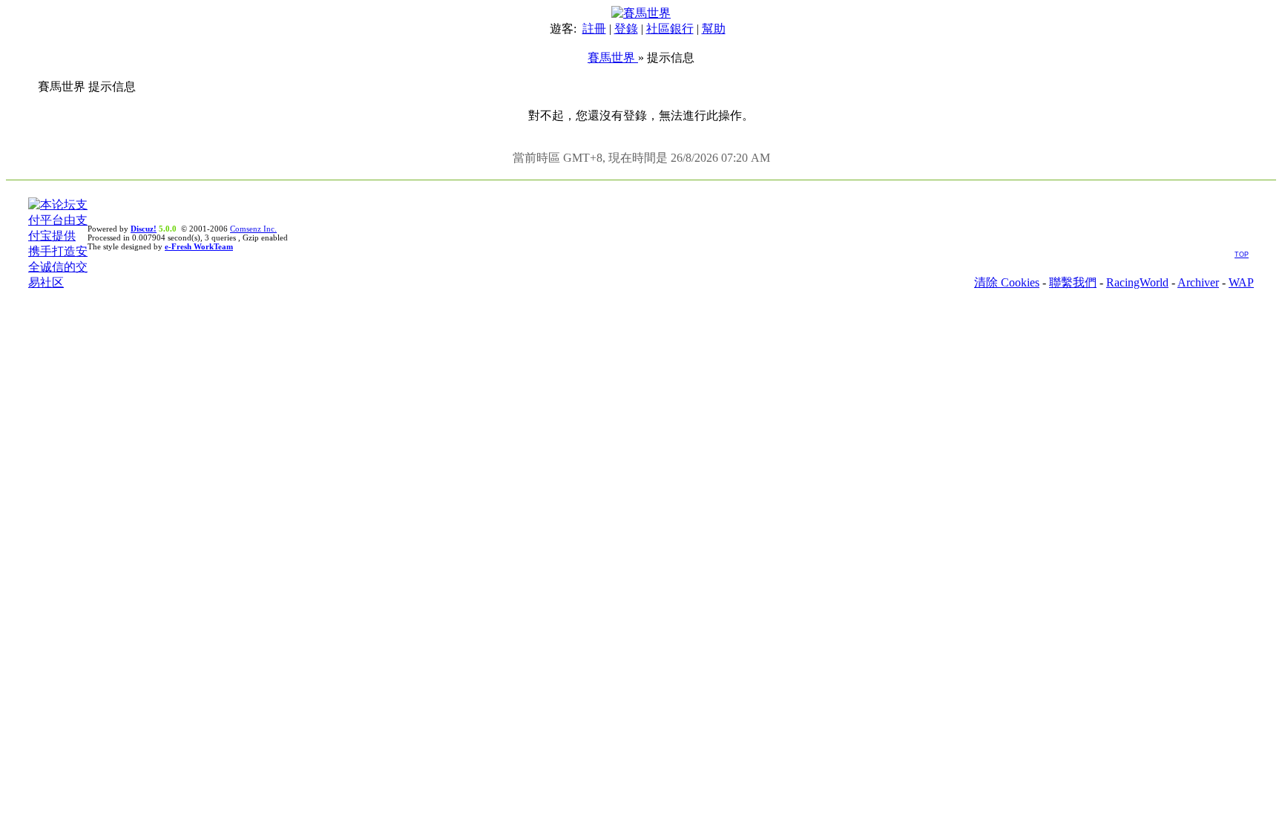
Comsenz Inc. (253, 228)
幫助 (714, 28)
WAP (1241, 282)
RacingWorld (1137, 282)
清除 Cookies (1006, 282)
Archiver (1198, 282)
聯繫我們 (1073, 282)
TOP (1242, 254)
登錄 (626, 28)
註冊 (594, 28)
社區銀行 (670, 28)
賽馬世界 (613, 57)
